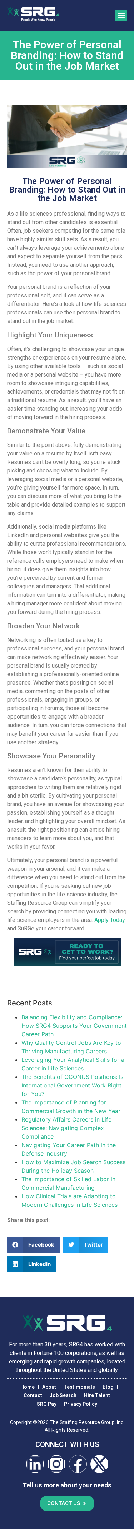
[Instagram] (56, 1464)
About (49, 1387)
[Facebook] (78, 1464)
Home (27, 1387)
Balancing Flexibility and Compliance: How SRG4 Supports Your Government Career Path (74, 1026)
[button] (121, 15)
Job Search (63, 1395)
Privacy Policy (80, 1404)
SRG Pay (46, 1404)
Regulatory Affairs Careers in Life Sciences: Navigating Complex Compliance (66, 1128)
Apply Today (109, 920)
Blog (108, 1387)
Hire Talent (97, 1395)
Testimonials (79, 1387)
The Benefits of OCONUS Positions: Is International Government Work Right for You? (72, 1085)
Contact (33, 1395)
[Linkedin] (35, 1464)
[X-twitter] (99, 1464)
